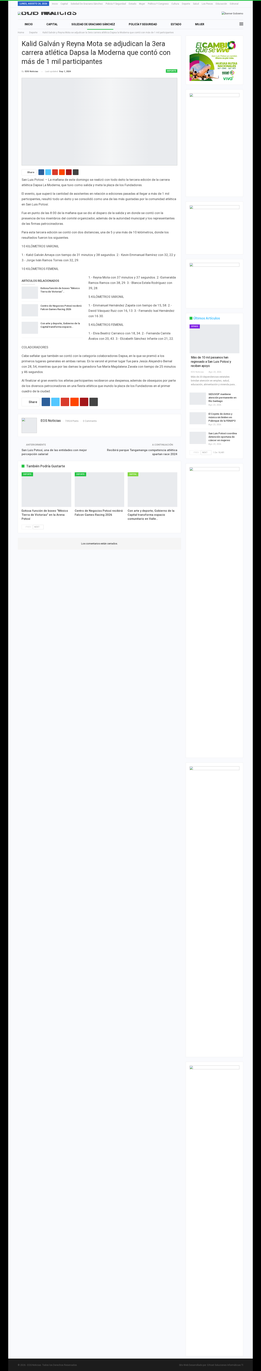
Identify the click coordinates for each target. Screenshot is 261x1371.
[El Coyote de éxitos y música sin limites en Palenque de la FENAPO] (198, 418)
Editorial (234, 3)
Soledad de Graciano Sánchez (87, 3)
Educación (221, 3)
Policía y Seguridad (116, 3)
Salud (196, 3)
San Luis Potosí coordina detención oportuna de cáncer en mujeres (222, 437)
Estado (132, 3)
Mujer (142, 3)
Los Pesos (207, 3)
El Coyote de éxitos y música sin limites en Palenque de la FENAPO (222, 417)
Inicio (55, 3)
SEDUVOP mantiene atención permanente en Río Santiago (222, 397)
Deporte (186, 3)
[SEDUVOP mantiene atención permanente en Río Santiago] (198, 399)
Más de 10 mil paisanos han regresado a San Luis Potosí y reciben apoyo (211, 362)
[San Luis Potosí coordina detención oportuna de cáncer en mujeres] (198, 438)
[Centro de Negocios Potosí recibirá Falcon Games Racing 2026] (30, 310)
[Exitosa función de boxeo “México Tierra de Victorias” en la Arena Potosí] (30, 293)
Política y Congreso (158, 3)
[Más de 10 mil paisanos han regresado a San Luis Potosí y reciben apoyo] (214, 338)
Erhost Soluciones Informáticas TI (225, 1365)
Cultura (175, 3)
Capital (64, 3)
